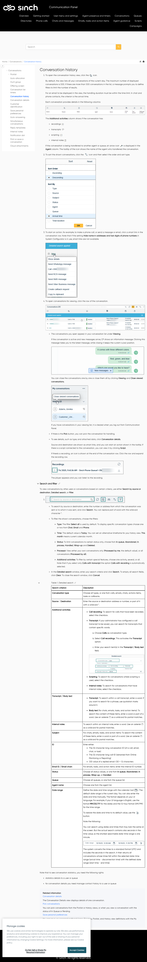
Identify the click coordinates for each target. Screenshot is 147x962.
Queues (138, 15)
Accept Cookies (77, 950)
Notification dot (17, 135)
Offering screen (17, 86)
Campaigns (136, 26)
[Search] (118, 47)
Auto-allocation (17, 78)
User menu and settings (66, 15)
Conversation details (19, 100)
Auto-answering (17, 117)
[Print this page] (144, 61)
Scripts (138, 20)
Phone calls (42, 20)
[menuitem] (24, 15)
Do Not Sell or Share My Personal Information (35, 951)
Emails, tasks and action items (93, 20)
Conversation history (32, 62)
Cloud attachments (19, 146)
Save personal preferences (55, 915)
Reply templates (17, 128)
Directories (26, 20)
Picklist (13, 74)
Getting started (41, 15)
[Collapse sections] (141, 61)
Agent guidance (121, 20)
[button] (7, 70)
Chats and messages (63, 20)
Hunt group (15, 82)
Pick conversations (51, 904)
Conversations (122, 15)
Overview (24, 15)
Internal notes (16, 131)
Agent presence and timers (96, 15)
